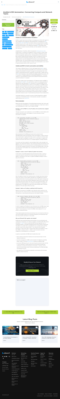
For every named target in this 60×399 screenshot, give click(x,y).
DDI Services (5, 33)
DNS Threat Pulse (34, 359)
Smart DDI (13, 354)
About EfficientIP (5, 363)
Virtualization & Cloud (15, 358)
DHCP (4, 35)
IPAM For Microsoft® (24, 366)
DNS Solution (5, 39)
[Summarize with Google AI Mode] (56, 26)
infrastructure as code (40, 50)
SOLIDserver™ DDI (24, 356)
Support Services (43, 359)
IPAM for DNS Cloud (24, 364)
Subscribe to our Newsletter (8, 25)
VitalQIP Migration (15, 370)
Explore (4, 340)
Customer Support (43, 362)
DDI (4, 4)
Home (2, 4)
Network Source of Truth (7, 46)
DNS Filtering (11, 35)
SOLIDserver (5, 48)
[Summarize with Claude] (54, 26)
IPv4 (22, 81)
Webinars (50, 363)
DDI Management (10, 31)
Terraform (10, 48)
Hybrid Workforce (15, 374)
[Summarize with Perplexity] (51, 26)
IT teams (22, 223)
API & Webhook (14, 372)
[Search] (58, 2)
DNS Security (14, 356)
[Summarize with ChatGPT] (53, 26)
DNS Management (6, 37)
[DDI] (10, 330)
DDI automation (30, 241)
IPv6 (3, 44)
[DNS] (30, 330)
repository (27, 98)
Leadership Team (5, 365)
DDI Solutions (10, 33)
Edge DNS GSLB (24, 370)
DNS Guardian (33, 354)
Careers (3, 370)
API (3, 31)
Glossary (50, 366)
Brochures (50, 356)
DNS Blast (33, 361)
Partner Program (5, 367)
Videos (50, 361)
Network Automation (8, 44)
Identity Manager (24, 362)
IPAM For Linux (23, 368)
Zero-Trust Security (15, 376)
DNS (6, 35)
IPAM (27, 42)
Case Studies (51, 354)
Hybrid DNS (23, 373)
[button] (13, 312)
